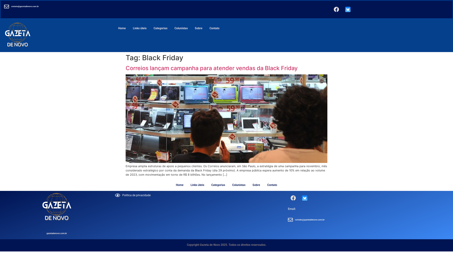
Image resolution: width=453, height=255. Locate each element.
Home (122, 28)
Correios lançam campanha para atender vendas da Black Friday (212, 68)
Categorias (160, 28)
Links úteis (140, 28)
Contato (214, 28)
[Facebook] (336, 9)
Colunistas (181, 28)
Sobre (198, 28)
